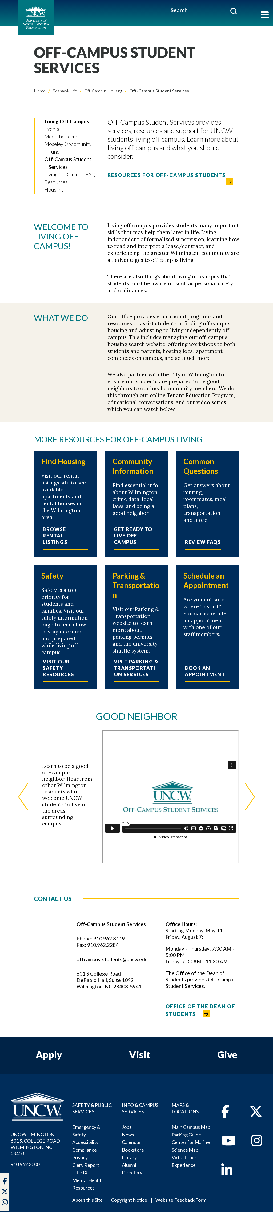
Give (227, 1054)
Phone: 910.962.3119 (101, 938)
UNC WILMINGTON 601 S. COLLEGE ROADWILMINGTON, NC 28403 (35, 1143)
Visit (139, 1054)
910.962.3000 (25, 1164)
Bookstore (133, 1150)
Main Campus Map (191, 1127)
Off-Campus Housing (102, 90)
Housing (54, 189)
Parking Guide (186, 1135)
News (128, 1135)
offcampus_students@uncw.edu (112, 959)
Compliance (84, 1150)
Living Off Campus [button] (67, 121)
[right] (250, 797)
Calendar (131, 1142)
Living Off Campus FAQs (71, 174)
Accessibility (85, 1142)
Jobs (126, 1127)
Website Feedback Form (180, 1200)
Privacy (80, 1157)
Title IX (80, 1172)
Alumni (129, 1165)
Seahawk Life (64, 90)
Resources (56, 182)
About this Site (87, 1200)
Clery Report (85, 1165)
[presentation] (170, 796)
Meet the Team (61, 136)
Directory (132, 1172)
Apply (49, 1054)
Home (40, 90)
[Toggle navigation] (264, 15)
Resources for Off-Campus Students (166, 175)
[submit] (233, 11)
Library (129, 1157)
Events (52, 129)
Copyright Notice (129, 1200)
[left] (23, 797)
